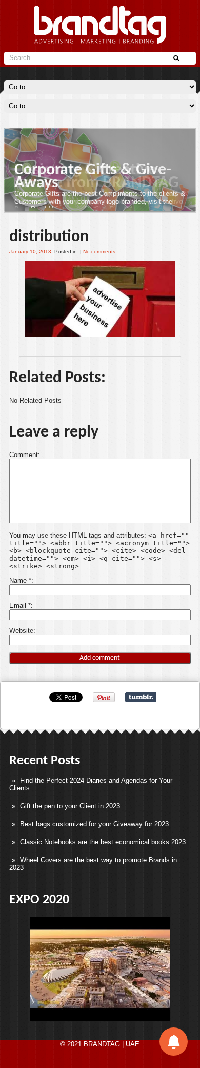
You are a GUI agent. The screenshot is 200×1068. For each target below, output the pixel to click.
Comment (23, 455)
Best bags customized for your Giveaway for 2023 (94, 824)
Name (20, 580)
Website (21, 631)
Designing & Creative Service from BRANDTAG (96, 176)
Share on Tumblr (140, 697)
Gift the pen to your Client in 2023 (70, 806)
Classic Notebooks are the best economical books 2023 (103, 842)
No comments (99, 251)
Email (20, 605)
